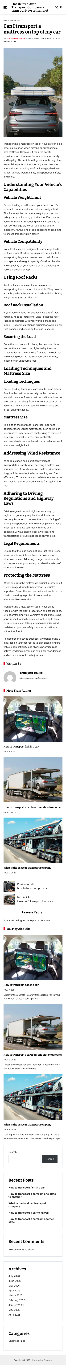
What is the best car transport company (27, 867)
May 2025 (14, 1309)
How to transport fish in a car (21, 746)
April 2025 (14, 1314)
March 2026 (15, 1295)
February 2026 (16, 1300)
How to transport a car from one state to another (33, 807)
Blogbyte (48, 1360)
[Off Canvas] (5, 7)
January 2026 (16, 1305)
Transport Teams (16, 39)
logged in (23, 920)
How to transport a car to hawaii (28, 1212)
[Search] (61, 7)
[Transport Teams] (10, 677)
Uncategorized (12, 20)
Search (12, 1152)
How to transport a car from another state (31, 1220)
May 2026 (14, 1285)
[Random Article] (56, 7)
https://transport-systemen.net (33, 678)
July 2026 (14, 1276)
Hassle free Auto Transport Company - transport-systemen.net (30, 7)
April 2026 (14, 1290)
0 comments (10, 42)
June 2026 (14, 1280)
